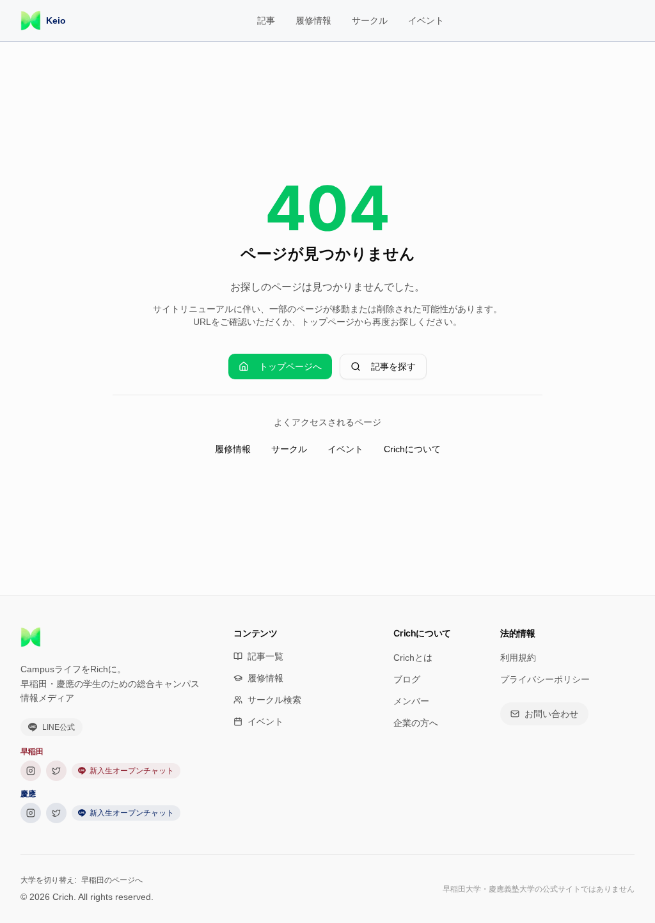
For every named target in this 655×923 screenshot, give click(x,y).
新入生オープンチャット (132, 770)
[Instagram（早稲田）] (30, 771)
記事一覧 (265, 656)
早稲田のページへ (112, 880)
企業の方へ (415, 723)
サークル (370, 20)
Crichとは (412, 657)
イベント (426, 20)
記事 (266, 20)
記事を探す (393, 366)
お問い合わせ (551, 714)
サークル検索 (274, 700)
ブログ (406, 679)
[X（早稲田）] (56, 771)
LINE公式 (58, 727)
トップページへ (290, 366)
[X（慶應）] (56, 813)
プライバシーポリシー (545, 679)
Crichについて (412, 449)
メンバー (411, 701)
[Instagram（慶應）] (30, 813)
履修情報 (313, 20)
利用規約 (518, 657)
